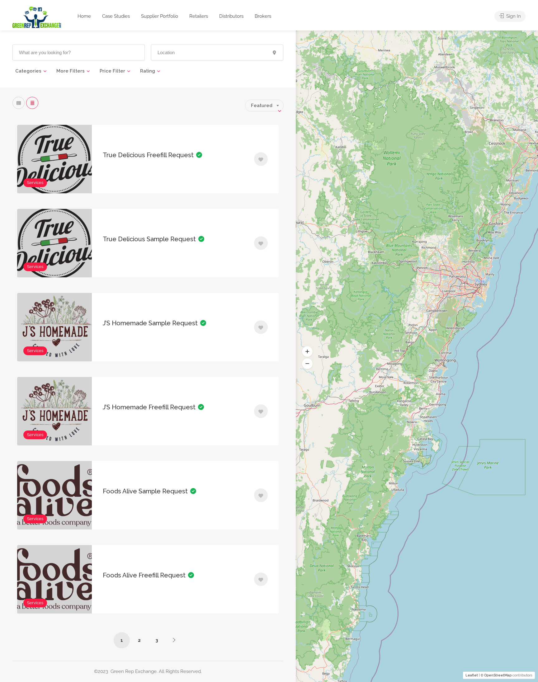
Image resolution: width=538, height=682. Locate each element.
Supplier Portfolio (159, 16)
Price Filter (112, 71)
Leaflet (471, 675)
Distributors (231, 16)
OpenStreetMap (498, 675)
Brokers (263, 16)
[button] (307, 351)
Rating (147, 71)
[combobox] (264, 105)
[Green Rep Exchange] (36, 17)
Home (84, 16)
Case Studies (116, 16)
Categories (28, 71)
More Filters (70, 71)
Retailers (198, 16)
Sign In (513, 16)
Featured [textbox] (261, 105)
